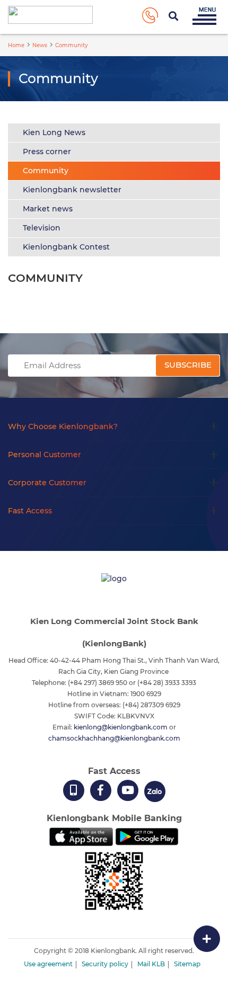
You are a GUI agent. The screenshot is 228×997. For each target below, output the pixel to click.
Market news (48, 208)
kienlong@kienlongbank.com (121, 727)
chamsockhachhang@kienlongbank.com (114, 738)
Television (41, 228)
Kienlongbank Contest (66, 247)
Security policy (105, 964)
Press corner (47, 151)
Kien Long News (54, 132)
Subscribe (188, 365)
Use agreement (48, 964)
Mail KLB (151, 964)
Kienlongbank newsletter (72, 189)
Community (45, 170)
